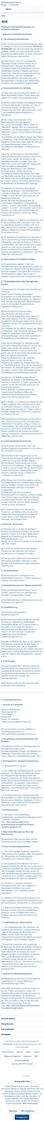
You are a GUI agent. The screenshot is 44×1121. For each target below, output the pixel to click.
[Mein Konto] (34, 9)
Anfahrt (28, 1052)
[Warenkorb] (40, 9)
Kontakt (36, 1052)
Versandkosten (8, 1044)
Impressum (27, 1056)
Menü (8, 9)
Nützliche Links (8, 1052)
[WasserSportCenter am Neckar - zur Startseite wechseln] (11, 3)
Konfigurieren (22, 1117)
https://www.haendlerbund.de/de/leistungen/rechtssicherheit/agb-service (20, 1006)
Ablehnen (13, 1111)
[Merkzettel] (28, 9)
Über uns (19, 1052)
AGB (36, 1056)
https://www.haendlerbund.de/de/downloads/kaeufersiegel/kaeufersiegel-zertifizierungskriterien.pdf (17, 824)
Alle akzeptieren (27, 1111)
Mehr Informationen (30, 1103)
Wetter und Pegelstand (12, 1056)
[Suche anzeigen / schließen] (22, 9)
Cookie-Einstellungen (22, 1060)
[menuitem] (6, 9)
